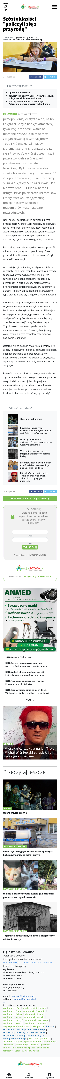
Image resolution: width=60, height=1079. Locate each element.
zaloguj (30, 547)
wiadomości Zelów (33, 1014)
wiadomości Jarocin (34, 1017)
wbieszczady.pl (36, 1035)
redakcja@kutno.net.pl (22, 996)
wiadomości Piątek (12, 1041)
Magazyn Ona (10, 1026)
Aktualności (10, 114)
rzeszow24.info (37, 1032)
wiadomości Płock (12, 1011)
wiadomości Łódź (12, 1008)
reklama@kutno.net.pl (24, 999)
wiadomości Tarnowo (27, 1044)
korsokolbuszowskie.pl (14, 1029)
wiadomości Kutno (12, 1017)
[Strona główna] (9, 1075)
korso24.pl (8, 1032)
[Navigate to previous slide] (7, 620)
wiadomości (24, 1026)
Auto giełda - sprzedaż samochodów (22, 959)
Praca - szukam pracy (14, 966)
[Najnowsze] (29, 1075)
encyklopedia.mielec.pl (14, 1035)
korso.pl (50, 1026)
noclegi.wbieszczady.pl (14, 1038)
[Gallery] (30, 620)
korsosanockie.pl (36, 1029)
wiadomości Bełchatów (34, 1008)
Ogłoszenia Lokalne (14, 955)
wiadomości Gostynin (34, 1011)
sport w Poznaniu (33, 1041)
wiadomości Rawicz (13, 1023)
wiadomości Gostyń (13, 1020)
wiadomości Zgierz (12, 1014)
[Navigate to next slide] (53, 620)
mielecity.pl (22, 1032)
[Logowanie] (50, 1075)
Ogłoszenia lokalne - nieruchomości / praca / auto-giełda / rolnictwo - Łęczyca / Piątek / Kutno (26, 1047)
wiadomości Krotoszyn (36, 1020)
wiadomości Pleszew (35, 1023)
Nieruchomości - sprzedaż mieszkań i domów (27, 962)
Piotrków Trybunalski (39, 1038)
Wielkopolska (37, 1026)
